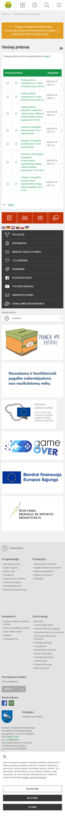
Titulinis (6, 14)
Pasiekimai (18, 269)
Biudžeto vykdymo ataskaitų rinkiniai (16, 623)
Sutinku (32, 807)
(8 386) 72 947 (12, 736)
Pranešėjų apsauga (43, 642)
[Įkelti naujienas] (22, 5)
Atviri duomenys (41, 668)
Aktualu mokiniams (43, 653)
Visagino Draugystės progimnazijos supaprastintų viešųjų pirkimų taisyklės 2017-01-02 (32, 183)
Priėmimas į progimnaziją (15, 590)
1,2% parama (20, 260)
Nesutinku (32, 798)
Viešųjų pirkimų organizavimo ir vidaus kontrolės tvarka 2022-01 (33, 83)
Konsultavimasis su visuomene (48, 632)
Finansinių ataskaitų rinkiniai (16, 628)
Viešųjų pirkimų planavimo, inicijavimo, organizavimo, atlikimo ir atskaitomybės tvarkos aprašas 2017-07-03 (32, 113)
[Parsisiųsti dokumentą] (7, 83)
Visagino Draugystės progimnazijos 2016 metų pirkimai (31, 143)
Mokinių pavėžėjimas (43, 571)
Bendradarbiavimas (12, 586)
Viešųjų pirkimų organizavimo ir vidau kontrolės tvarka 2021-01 (33, 96)
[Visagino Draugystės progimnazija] (8, 4)
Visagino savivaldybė (32, 716)
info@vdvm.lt (13, 739)
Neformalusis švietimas (45, 564)
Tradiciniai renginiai (12, 582)
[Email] (11, 703)
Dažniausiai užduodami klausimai (45, 637)
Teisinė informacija (43, 664)
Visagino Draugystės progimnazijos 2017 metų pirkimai (31, 130)
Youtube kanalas (23, 286)
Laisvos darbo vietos (43, 625)
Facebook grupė (22, 277)
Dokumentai (19, 243)
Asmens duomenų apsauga (47, 629)
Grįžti (11, 205)
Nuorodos (38, 621)
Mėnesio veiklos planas (26, 252)
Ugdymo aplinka (10, 568)
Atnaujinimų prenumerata (28, 303)
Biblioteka (38, 579)
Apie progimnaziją (11, 564)
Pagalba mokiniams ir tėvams (47, 568)
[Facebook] (4, 703)
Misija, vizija (9, 571)
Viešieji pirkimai (10, 639)
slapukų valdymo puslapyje (34, 777)
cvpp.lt (47, 56)
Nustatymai (32, 789)
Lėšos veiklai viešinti (12, 632)
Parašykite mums (22, 295)
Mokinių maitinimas (43, 575)
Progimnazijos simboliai (14, 579)
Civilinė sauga (40, 661)
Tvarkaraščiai (15, 548)
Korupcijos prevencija (44, 657)
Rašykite (8, 689)
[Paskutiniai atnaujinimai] (35, 5)
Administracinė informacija (27, 14)
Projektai (18, 234)
